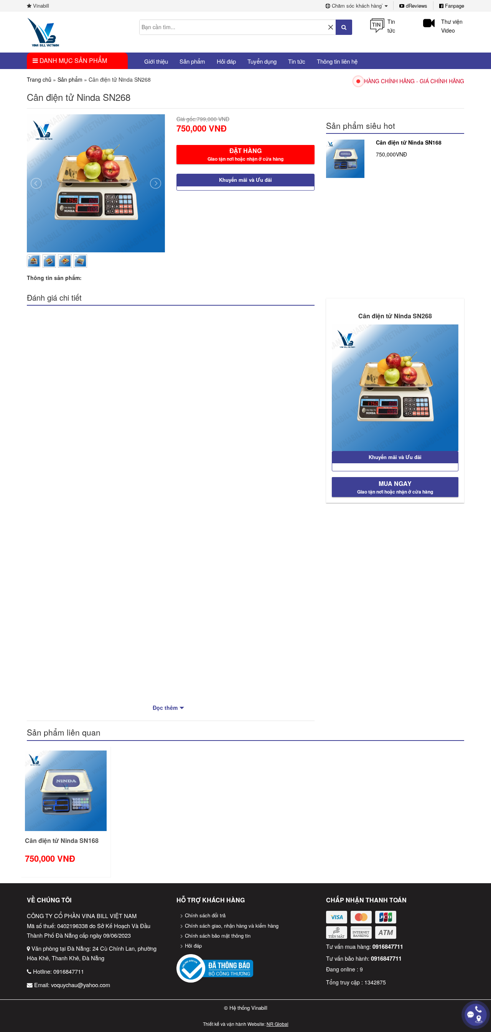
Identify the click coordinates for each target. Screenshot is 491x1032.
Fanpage (453, 5)
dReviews (415, 5)
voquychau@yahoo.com (80, 985)
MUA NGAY (395, 487)
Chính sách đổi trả (205, 915)
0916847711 (68, 971)
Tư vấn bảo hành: (364, 958)
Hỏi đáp (193, 945)
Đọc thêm (165, 707)
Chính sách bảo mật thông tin (217, 935)
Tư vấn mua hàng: (364, 946)
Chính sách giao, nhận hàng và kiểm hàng (231, 925)
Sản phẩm (70, 79)
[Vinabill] (43, 31)
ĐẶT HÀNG (245, 154)
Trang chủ (39, 79)
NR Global (277, 1023)
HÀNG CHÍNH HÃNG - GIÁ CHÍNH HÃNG (414, 81)
